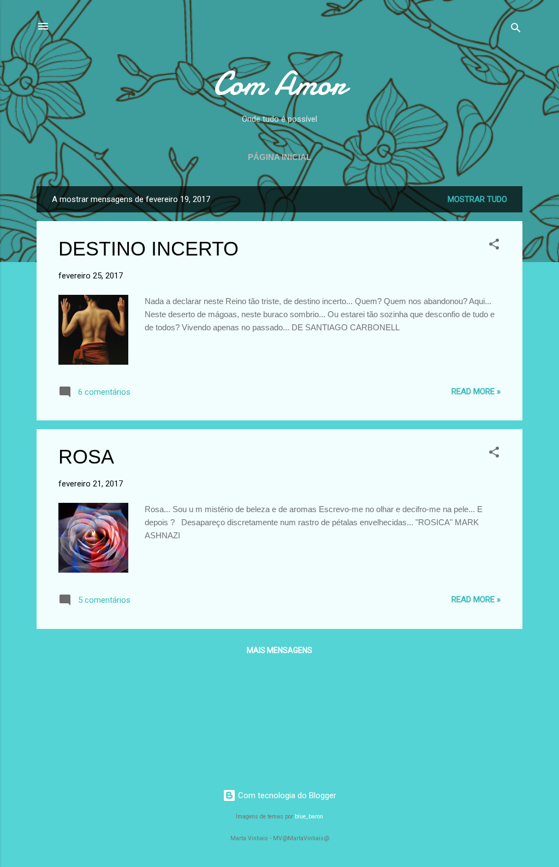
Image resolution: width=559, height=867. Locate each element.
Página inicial (279, 157)
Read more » (476, 391)
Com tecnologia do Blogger (286, 795)
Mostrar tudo (477, 199)
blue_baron (309, 816)
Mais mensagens (279, 650)
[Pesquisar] (515, 29)
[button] (494, 245)
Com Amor (279, 83)
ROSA (86, 457)
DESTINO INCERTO (148, 248)
